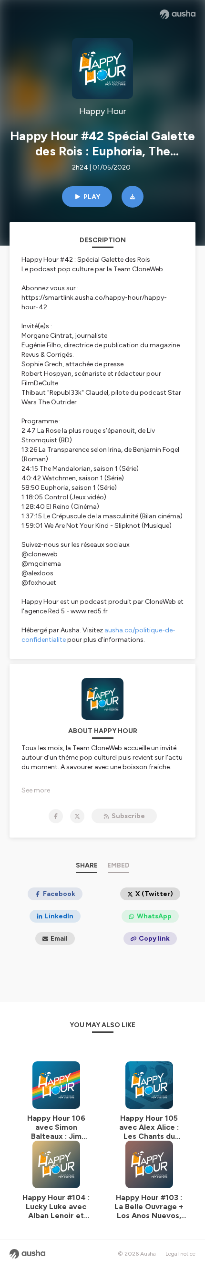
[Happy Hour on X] (77, 816)
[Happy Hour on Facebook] (56, 816)
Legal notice (180, 1253)
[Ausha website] (177, 14)
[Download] (133, 197)
